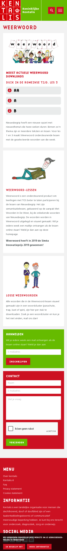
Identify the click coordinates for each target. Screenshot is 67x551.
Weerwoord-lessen (21, 190)
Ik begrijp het (14, 546)
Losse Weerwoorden (22, 295)
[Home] (20, 10)
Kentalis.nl (8, 480)
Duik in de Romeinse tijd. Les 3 (32, 82)
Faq (5, 484)
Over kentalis (10, 476)
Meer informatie (39, 546)
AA (16, 90)
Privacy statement (12, 489)
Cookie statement (12, 493)
